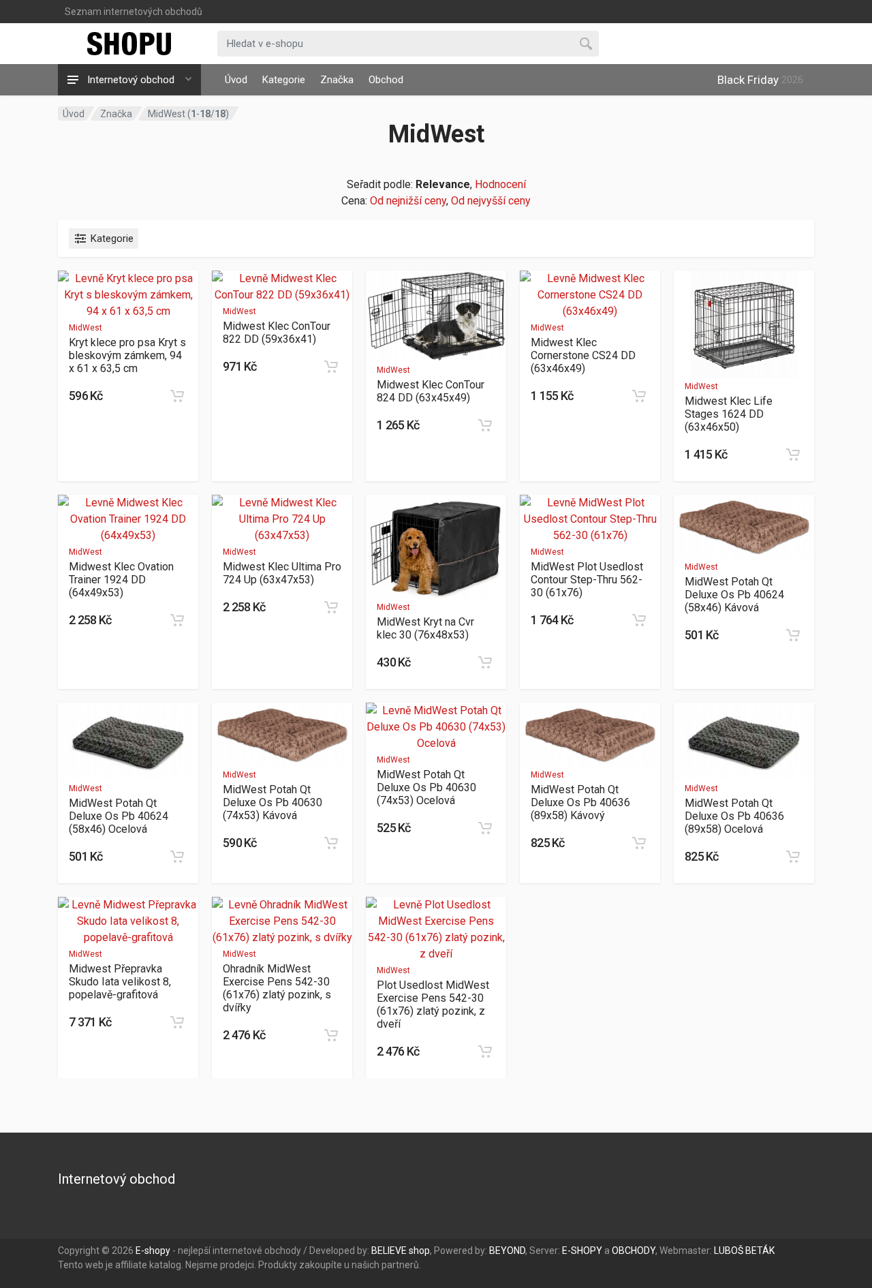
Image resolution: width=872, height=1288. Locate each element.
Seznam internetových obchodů (133, 11)
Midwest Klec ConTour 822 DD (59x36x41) (276, 333)
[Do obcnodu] (177, 396)
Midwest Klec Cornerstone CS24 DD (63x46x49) (583, 355)
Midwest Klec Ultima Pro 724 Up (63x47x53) (282, 573)
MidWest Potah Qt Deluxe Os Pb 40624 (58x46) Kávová (734, 594)
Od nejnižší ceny (408, 200)
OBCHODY (633, 1250)
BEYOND (507, 1250)
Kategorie (283, 80)
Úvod (236, 80)
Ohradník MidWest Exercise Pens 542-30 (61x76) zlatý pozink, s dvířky (277, 988)
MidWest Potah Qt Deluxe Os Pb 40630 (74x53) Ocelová (426, 787)
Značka (337, 80)
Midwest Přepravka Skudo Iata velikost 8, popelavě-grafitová (120, 981)
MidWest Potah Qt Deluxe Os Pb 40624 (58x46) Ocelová (118, 816)
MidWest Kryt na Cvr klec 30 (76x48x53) (425, 628)
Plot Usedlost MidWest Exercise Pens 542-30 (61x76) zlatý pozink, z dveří (433, 1004)
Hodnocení (500, 184)
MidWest (85, 328)
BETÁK (760, 1250)
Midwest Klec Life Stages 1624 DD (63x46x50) (729, 414)
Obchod (386, 80)
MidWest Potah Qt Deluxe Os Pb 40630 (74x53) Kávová (272, 802)
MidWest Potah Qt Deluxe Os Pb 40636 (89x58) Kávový (580, 802)
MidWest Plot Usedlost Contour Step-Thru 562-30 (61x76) (587, 579)
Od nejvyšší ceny (491, 200)
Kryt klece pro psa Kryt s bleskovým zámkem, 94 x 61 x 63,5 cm (127, 355)
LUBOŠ (728, 1250)
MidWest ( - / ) (188, 113)
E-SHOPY (582, 1250)
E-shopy (153, 1250)
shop (419, 1250)
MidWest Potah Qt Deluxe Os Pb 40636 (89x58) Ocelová (734, 816)
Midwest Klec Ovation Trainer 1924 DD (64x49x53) (121, 579)
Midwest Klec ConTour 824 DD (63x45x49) (430, 391)
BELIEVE (389, 1250)
